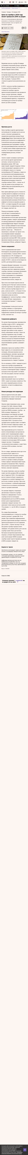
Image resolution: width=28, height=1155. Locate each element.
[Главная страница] (2, 2)
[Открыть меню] (25, 2)
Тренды (9, 12)
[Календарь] (10, 2)
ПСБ (7, 223)
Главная (4, 12)
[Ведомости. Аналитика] (4, 2)
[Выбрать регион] (16, 2)
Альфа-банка (5, 138)
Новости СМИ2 (6, 575)
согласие (13, 1149)
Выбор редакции (6, 8)
